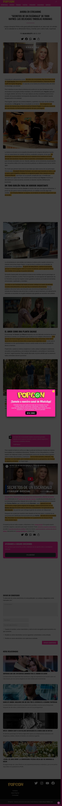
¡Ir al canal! (31, 413)
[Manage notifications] (58, 803)
